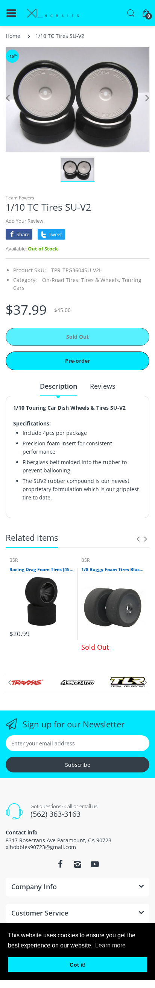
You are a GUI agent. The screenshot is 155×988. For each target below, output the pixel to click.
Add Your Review (24, 220)
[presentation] (138, 539)
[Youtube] (95, 864)
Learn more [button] (110, 945)
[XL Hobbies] (52, 13)
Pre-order (77, 360)
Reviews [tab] (102, 386)
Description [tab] (58, 386)
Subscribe (77, 764)
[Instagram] (77, 864)
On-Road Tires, (61, 280)
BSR (13, 560)
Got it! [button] (78, 965)
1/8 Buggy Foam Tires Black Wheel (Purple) (113, 570)
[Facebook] (60, 864)
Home (13, 35)
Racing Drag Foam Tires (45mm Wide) (41, 570)
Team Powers (20, 198)
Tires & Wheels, (100, 280)
